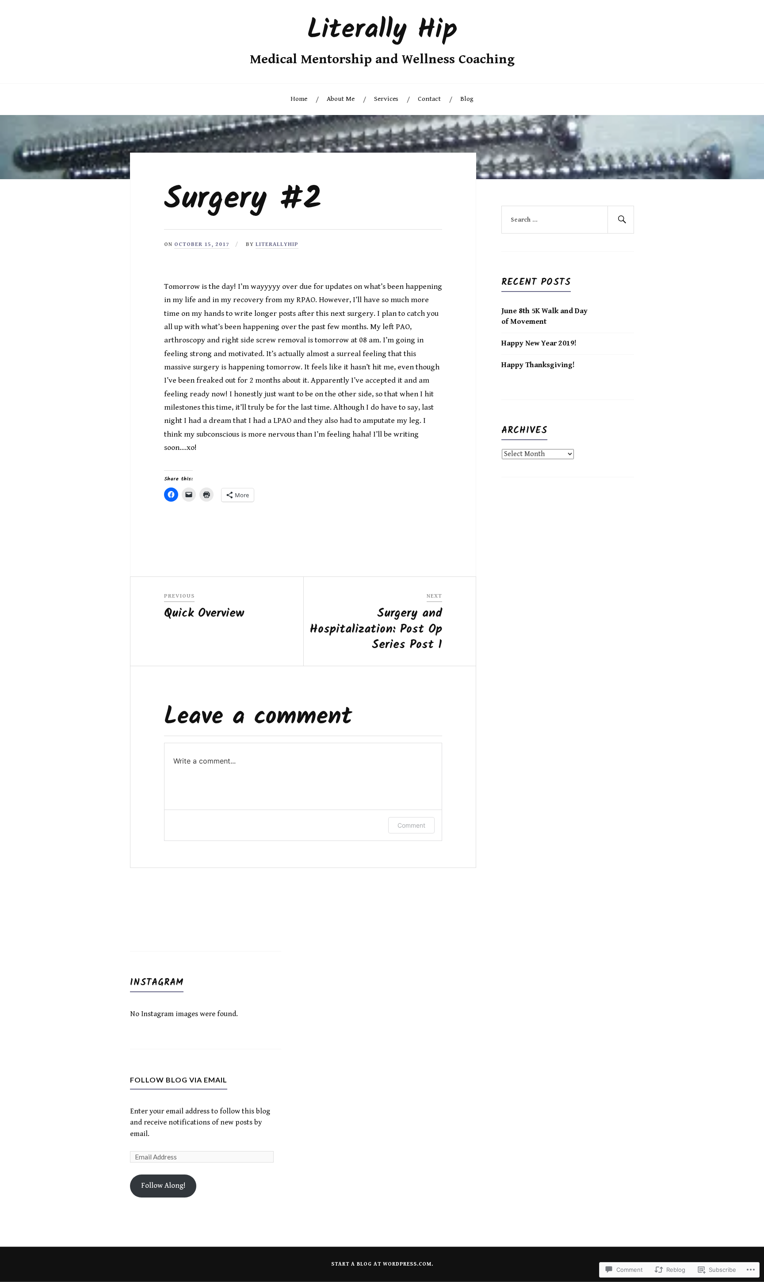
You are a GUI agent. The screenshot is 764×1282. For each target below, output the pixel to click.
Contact (429, 99)
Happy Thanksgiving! (538, 365)
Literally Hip (382, 30)
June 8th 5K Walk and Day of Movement (544, 316)
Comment (411, 825)
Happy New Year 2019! (539, 343)
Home (298, 99)
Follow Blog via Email (178, 1079)
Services (386, 99)
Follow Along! (163, 1185)
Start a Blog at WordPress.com (381, 1264)
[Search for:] (567, 220)
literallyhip (277, 244)
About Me (341, 99)
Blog (467, 99)
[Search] (620, 220)
